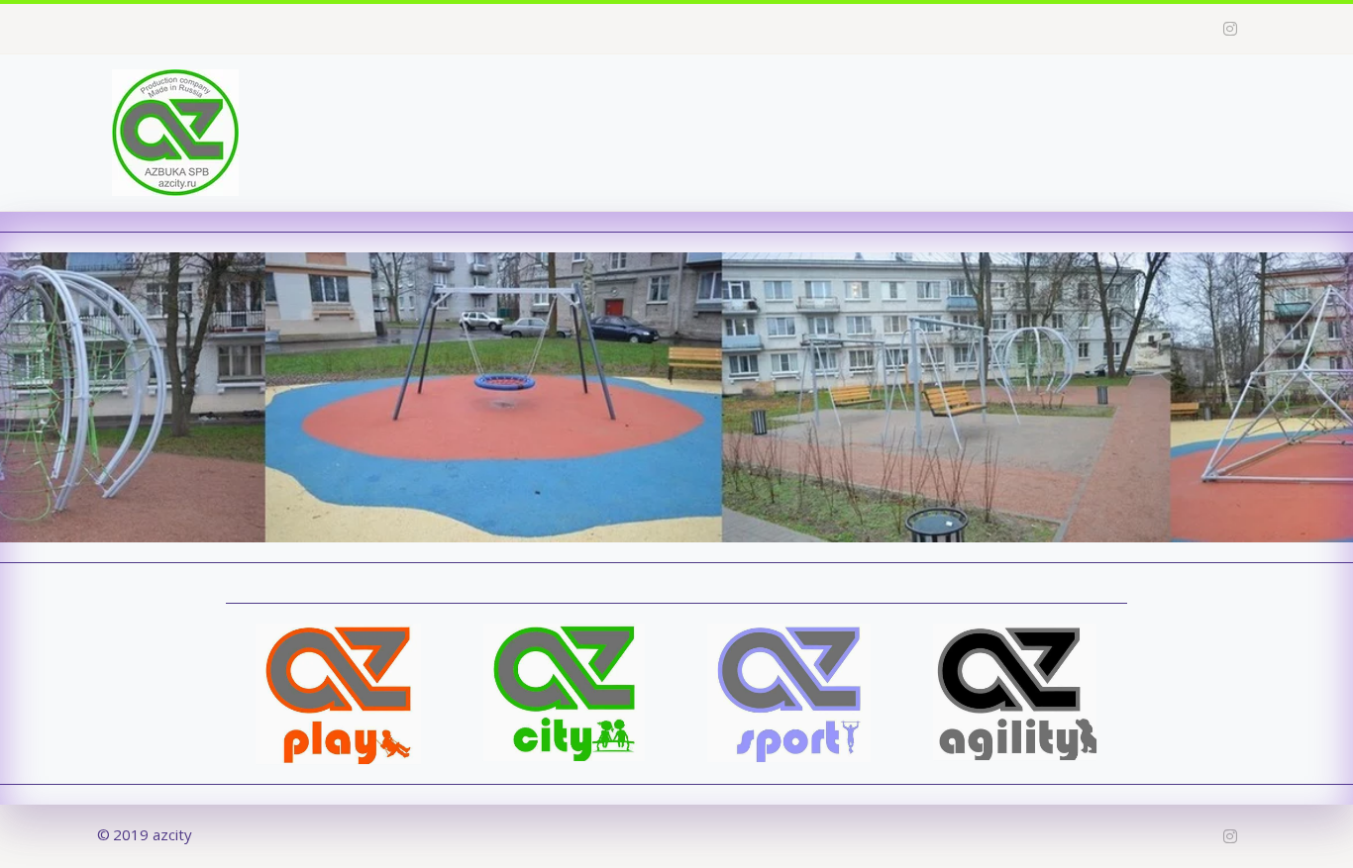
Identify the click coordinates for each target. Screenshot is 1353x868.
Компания (718, 94)
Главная (615, 94)
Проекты (838, 94)
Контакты (1117, 94)
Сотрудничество (983, 94)
